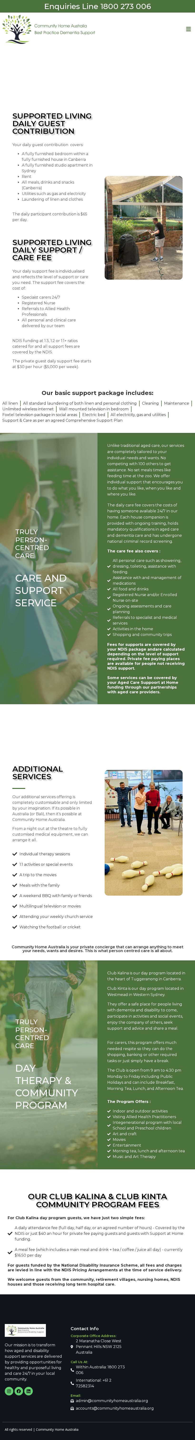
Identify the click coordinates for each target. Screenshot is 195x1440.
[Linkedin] (28, 1391)
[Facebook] (19, 1391)
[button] (189, 29)
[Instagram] (9, 1391)
